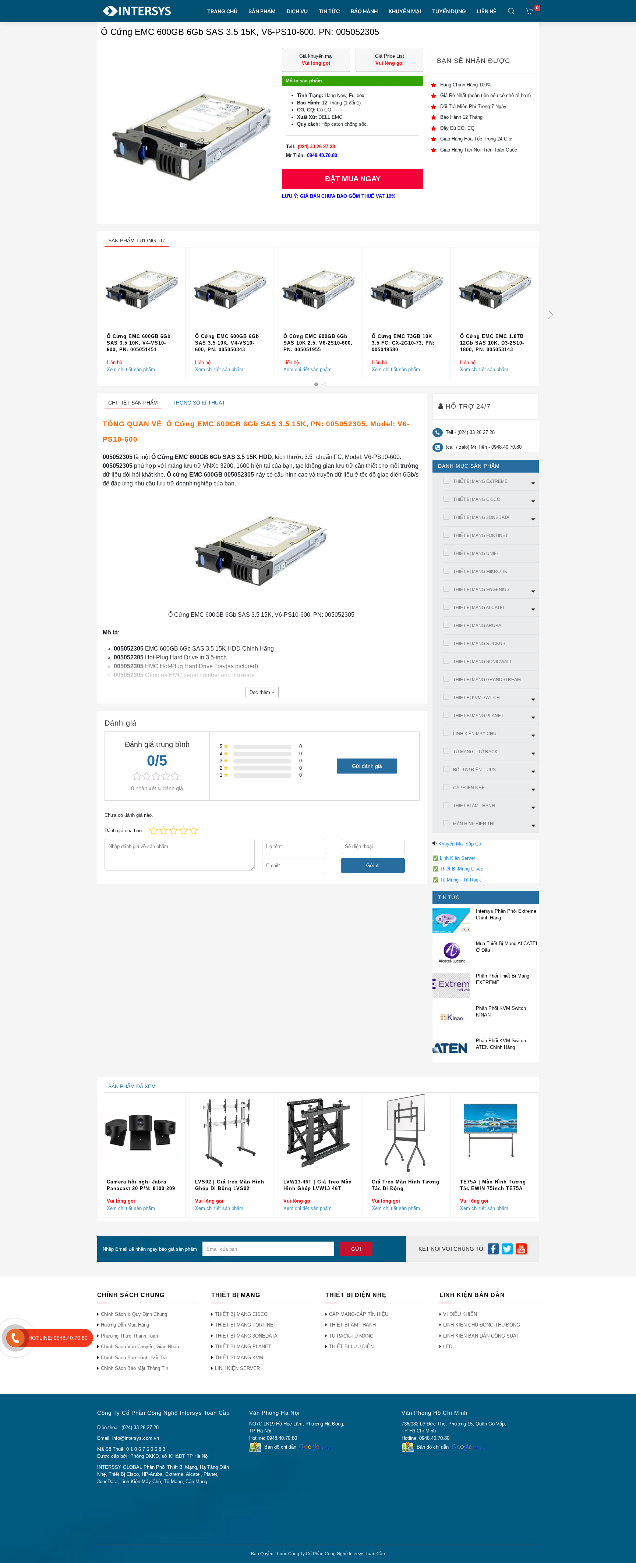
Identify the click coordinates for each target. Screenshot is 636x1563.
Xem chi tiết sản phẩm (131, 369)
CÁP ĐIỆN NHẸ (469, 787)
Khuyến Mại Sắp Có (459, 844)
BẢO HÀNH (364, 11)
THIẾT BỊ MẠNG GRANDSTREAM (487, 679)
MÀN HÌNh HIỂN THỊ (473, 823)
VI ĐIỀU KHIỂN (460, 1314)
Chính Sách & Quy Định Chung (134, 1314)
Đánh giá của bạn (123, 830)
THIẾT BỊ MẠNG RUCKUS (479, 643)
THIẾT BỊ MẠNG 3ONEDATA (481, 517)
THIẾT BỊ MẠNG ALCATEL (479, 607)
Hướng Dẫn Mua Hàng (125, 1325)
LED (447, 1346)
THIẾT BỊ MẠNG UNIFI (475, 553)
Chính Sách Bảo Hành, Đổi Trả (134, 1357)
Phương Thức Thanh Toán (129, 1336)
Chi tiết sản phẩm (133, 403)
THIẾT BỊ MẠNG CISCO (476, 499)
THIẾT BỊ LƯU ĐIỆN (351, 1346)
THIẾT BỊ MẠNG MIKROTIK (480, 571)
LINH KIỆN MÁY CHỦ (475, 733)
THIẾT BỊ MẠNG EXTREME (480, 481)
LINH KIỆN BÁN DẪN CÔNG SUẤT (481, 1336)
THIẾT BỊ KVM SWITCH (476, 697)
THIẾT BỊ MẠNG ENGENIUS (481, 589)
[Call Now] (15, 1338)
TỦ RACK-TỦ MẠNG (351, 1336)
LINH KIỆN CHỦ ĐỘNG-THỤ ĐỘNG (481, 1325)
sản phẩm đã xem (132, 1086)
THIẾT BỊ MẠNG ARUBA (477, 625)
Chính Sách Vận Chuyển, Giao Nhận (140, 1346)
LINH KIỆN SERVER (237, 1368)
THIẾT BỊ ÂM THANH (474, 805)
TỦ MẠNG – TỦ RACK (475, 751)
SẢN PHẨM (262, 11)
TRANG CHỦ (222, 11)
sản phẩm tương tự (136, 240)
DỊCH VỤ (297, 11)
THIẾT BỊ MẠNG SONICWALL (482, 661)
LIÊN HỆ (487, 11)
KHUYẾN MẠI (405, 11)
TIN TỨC (329, 11)
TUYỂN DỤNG (449, 11)
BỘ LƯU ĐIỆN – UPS (474, 769)
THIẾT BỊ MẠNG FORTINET (480, 535)
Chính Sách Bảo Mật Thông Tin (134, 1368)
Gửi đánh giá (367, 766)
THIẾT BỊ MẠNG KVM (239, 1357)
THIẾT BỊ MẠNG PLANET (478, 715)
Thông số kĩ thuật (199, 403)
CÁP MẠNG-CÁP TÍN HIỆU (358, 1314)
